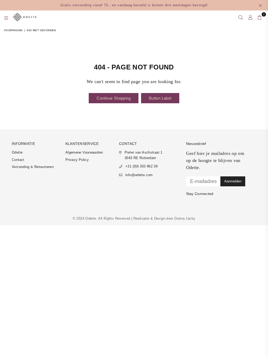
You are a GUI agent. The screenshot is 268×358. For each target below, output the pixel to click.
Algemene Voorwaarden (84, 152)
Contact (18, 160)
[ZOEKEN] (240, 17)
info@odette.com (139, 175)
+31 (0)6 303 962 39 (141, 166)
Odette (17, 152)
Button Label (160, 98)
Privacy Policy (77, 160)
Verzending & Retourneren (33, 167)
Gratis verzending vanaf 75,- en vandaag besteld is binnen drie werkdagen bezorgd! (134, 5)
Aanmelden (232, 181)
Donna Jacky (184, 218)
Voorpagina (13, 30)
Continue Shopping (113, 98)
